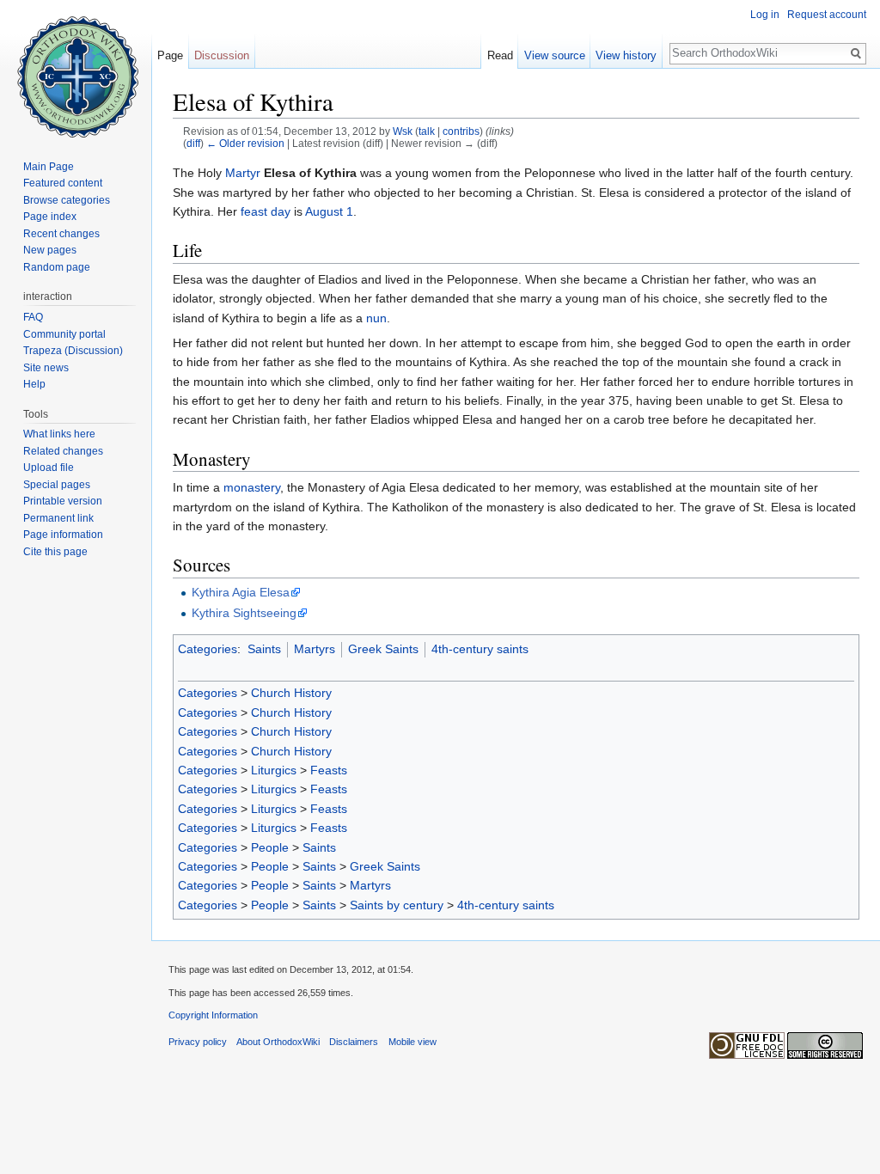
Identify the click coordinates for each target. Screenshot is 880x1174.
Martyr (242, 173)
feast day (265, 211)
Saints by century (396, 905)
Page (170, 55)
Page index (49, 217)
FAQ (33, 317)
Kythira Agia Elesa (241, 592)
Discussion (221, 55)
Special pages (56, 485)
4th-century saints (480, 649)
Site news (46, 368)
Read (500, 55)
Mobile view (412, 1041)
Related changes (63, 451)
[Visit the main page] (75, 69)
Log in (764, 15)
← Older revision (245, 143)
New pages (49, 250)
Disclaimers (353, 1041)
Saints (264, 649)
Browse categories (66, 200)
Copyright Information (213, 1015)
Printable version (62, 501)
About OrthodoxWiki (278, 1041)
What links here (59, 434)
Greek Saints (383, 649)
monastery (251, 487)
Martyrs (314, 649)
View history (626, 55)
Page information (63, 535)
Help (34, 384)
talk (427, 131)
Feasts (328, 770)
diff (193, 143)
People (270, 847)
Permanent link (58, 518)
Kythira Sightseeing (244, 613)
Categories (207, 649)
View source (554, 55)
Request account (826, 15)
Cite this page (55, 552)
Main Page (48, 167)
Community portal (64, 334)
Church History (291, 693)
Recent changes (61, 234)
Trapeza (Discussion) (73, 351)
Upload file (48, 468)
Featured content (62, 183)
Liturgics (273, 770)
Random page (56, 267)
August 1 (329, 211)
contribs (461, 131)
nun (376, 318)
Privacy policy (197, 1041)
